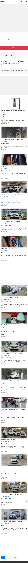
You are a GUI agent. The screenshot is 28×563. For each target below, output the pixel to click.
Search (14, 47)
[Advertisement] (14, 18)
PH (2, 1)
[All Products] (21, 1)
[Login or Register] (26, 1)
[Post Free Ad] (24, 1)
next (15, 557)
